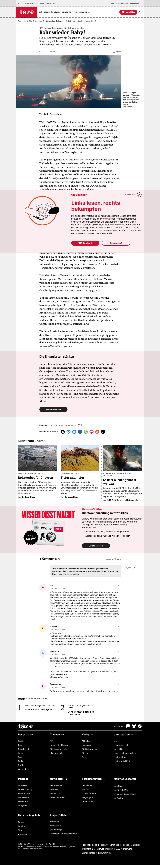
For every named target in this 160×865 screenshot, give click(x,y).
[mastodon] (128, 727)
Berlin (21, 761)
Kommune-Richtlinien (120, 845)
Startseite (22, 21)
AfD (51, 741)
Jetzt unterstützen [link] (53, 409)
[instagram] (140, 727)
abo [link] (112, 3)
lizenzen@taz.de (36, 848)
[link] (41, 12)
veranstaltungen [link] (31, 3)
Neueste (109, 559)
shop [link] (42, 3)
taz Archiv (118, 798)
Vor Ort (85, 789)
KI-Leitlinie (135, 845)
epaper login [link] (135, 3)
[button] (140, 12)
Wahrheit (22, 769)
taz (25, 726)
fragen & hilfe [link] (51, 3)
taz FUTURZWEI (121, 790)
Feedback (54, 821)
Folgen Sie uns (118, 726)
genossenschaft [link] (122, 3)
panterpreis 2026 (122, 761)
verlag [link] (20, 3)
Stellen (85, 753)
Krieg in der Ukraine (59, 745)
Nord (20, 765)
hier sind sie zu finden (68, 574)
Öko (30, 21)
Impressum (110, 849)
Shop (20, 830)
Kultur (21, 753)
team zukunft (56, 785)
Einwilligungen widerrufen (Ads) (96, 853)
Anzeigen (22, 834)
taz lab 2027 (87, 801)
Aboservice (55, 825)
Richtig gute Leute (58, 749)
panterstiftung (120, 757)
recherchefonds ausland (125, 753)
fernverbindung (25, 789)
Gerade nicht (130, 195)
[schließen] (139, 194)
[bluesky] (134, 727)
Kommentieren (57, 425)
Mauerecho (23, 797)
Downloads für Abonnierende (63, 833)
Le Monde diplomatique (125, 794)
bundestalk (23, 785)
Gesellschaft (24, 749)
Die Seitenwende (90, 749)
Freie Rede (23, 801)
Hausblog (86, 745)
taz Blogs (118, 786)
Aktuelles (86, 741)
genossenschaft (121, 745)
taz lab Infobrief (57, 797)
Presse (85, 757)
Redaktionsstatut (100, 845)
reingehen (23, 805)
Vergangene (87, 797)
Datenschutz (98, 849)
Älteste (118, 559)
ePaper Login (56, 829)
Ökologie (38, 21)
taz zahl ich (119, 749)
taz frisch (54, 789)
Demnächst (87, 785)
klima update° (24, 793)
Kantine (21, 826)
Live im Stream (89, 793)
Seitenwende (127, 849)
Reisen (21, 822)
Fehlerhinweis (70, 425)
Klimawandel (56, 753)
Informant (87, 849)
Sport (20, 757)
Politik (21, 741)
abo (115, 741)
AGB (118, 849)
